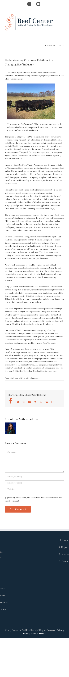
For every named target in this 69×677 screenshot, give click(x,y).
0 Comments (35, 378)
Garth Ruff (11, 72)
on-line (19, 78)
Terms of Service (38, 633)
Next (60, 45)
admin (10, 378)
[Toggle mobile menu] (62, 16)
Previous (51, 45)
